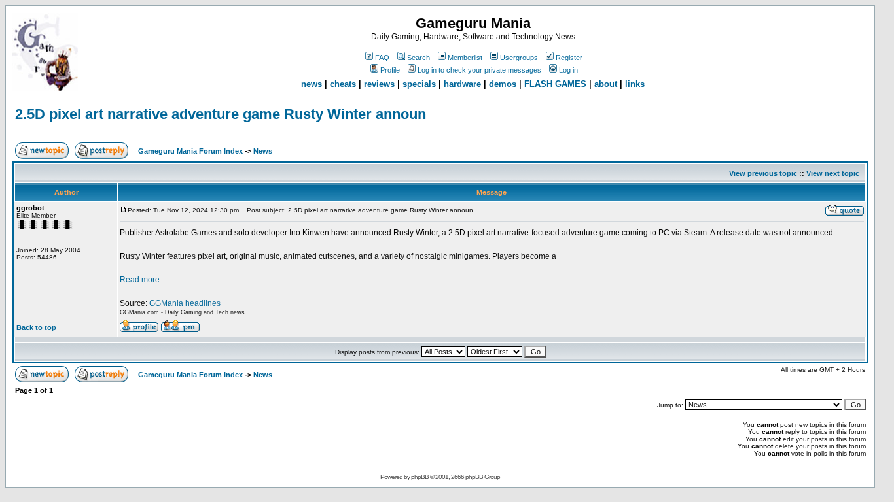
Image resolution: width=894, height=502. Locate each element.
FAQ (382, 57)
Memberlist (465, 57)
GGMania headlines (185, 303)
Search (418, 57)
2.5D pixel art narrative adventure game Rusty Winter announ (220, 114)
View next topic (832, 173)
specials (419, 84)
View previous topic (763, 173)
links (635, 84)
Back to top (36, 327)
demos (502, 84)
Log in (568, 70)
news (311, 84)
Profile (390, 70)
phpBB (420, 476)
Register (569, 57)
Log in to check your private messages (479, 70)
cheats (343, 84)
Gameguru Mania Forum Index (190, 151)
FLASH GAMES (555, 84)
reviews (379, 84)
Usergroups (519, 57)
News (262, 151)
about (605, 84)
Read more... (143, 279)
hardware (462, 84)
